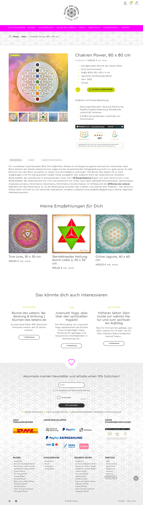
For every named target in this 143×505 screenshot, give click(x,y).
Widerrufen (111, 477)
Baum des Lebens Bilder (24, 481)
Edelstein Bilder (21, 484)
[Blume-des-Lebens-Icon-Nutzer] (125, 3)
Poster (47, 464)
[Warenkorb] (136, 4)
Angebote (18, 461)
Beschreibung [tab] (16, 160)
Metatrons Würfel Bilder (24, 469)
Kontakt (121, 501)
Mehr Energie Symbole (23, 489)
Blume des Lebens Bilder (24, 466)
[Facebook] (16, 501)
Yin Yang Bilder (20, 474)
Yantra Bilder (19, 476)
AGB (107, 461)
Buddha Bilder (20, 479)
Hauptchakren (83, 178)
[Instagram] (9, 501)
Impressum (110, 469)
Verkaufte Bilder (21, 491)
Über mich (131, 501)
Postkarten (49, 466)
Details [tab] (31, 160)
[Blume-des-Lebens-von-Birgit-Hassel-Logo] (71, 13)
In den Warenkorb (102, 89)
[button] (36, 28)
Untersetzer (49, 469)
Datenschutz (111, 464)
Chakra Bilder (19, 471)
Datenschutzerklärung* (80, 390)
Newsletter (110, 466)
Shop (16, 37)
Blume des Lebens (120, 184)
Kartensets (49, 461)
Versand (109, 471)
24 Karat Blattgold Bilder (24, 464)
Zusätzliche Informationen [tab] (52, 160)
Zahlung (109, 474)
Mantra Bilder (20, 486)
